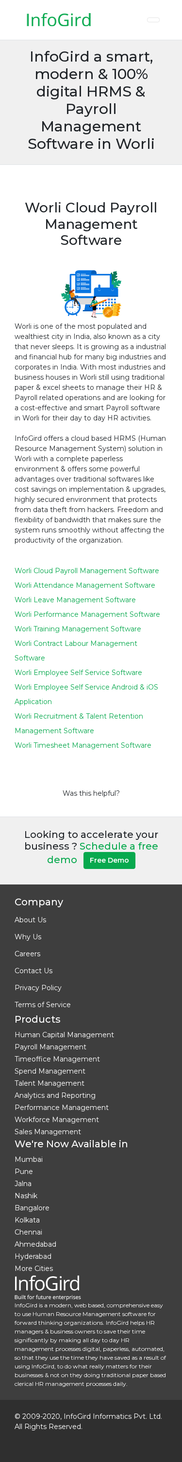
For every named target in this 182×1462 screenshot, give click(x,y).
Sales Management (48, 1131)
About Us (30, 920)
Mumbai (29, 1159)
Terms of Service (43, 1004)
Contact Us (33, 970)
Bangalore (32, 1208)
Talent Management (49, 1083)
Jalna (23, 1183)
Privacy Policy (38, 987)
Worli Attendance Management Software (85, 585)
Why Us (28, 936)
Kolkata (27, 1220)
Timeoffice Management (57, 1059)
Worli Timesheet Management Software (83, 745)
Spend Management (50, 1071)
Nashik (26, 1195)
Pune (24, 1171)
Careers (27, 953)
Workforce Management (57, 1119)
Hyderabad (33, 1256)
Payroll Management (50, 1047)
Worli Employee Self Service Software (78, 672)
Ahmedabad (35, 1244)
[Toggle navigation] (153, 19)
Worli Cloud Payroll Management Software (87, 570)
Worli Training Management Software (78, 629)
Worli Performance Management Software (87, 614)
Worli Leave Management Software (75, 599)
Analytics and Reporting (55, 1095)
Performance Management (62, 1107)
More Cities (34, 1268)
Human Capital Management (64, 1034)
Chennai (28, 1232)
